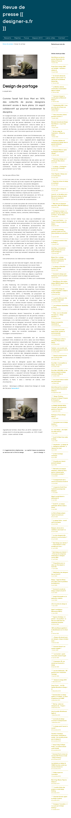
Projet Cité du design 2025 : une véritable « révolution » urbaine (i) (58, 68)
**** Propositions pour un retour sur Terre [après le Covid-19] (58, 565)
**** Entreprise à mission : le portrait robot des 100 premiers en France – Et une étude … (59, 212)
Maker (25, 441)
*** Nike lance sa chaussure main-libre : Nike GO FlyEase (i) (59, 204)
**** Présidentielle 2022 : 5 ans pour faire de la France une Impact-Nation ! (59, 107)
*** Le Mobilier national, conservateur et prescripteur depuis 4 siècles (58, 88)
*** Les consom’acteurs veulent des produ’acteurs (59, 380)
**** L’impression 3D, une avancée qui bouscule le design (58, 663)
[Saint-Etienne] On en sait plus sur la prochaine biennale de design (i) (59, 389)
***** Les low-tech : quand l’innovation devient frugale (58, 655)
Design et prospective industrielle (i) (57, 323)
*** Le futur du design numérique (57, 454)
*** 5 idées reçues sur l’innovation (57, 773)
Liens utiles (50, 38)
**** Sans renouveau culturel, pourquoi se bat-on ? (59, 115)
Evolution (8, 441)
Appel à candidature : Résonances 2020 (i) (57, 610)
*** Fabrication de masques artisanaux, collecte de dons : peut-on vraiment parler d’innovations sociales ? (59, 471)
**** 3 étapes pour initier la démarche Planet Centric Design (58, 340)
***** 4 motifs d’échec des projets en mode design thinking (58, 789)
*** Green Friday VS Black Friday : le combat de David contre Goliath (58, 746)
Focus (26, 38)
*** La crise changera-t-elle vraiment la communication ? (59, 536)
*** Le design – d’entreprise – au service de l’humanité (59, 167)
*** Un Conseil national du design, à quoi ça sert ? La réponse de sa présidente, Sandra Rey (58, 78)
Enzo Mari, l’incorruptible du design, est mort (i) (59, 364)
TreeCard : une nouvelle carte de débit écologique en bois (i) (59, 349)
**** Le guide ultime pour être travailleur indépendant (59, 299)
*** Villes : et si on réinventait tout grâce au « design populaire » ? (59, 314)
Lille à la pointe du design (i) (59, 604)
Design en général (11, 438)
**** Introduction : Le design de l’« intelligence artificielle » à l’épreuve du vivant (59, 446)
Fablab (14, 441)
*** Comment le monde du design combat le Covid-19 (58, 590)
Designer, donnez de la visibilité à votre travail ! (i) (58, 529)
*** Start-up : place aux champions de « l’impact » (58, 705)
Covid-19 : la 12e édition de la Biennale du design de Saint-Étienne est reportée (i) (59, 196)
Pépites (17, 38)
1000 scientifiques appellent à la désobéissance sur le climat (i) (59, 629)
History (20, 441)
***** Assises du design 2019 (58, 680)
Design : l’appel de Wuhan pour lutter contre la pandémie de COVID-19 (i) (59, 581)
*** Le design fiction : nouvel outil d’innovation (59, 521)
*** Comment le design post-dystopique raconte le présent (59, 274)
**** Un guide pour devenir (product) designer (58, 462)
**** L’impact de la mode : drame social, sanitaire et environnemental (58, 331)
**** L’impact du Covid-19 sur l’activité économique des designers (59, 489)
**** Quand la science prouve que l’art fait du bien (59, 356)
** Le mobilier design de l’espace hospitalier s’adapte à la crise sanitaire (59, 290)
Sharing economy (34, 441)
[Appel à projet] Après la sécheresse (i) (57, 497)
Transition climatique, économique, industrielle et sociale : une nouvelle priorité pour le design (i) (59, 736)
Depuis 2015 (37, 38)
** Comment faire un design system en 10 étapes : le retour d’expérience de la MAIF (59, 696)
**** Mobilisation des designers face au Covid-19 (59, 573)
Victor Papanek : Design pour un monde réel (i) (59, 174)
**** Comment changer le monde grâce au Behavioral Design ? (58, 98)
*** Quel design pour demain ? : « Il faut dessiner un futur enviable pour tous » (59, 544)
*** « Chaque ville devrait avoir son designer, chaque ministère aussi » (59, 639)
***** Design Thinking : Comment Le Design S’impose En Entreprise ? (59, 398)
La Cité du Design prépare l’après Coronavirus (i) (58, 514)
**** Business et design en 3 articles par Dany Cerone (58, 160)
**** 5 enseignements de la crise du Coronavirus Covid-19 (59, 480)
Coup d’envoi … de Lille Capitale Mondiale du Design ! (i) (59, 687)
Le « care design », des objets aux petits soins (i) (59, 430)
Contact (61, 38)
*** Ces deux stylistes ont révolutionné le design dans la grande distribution (59, 142)
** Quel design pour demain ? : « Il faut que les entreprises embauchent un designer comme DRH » (59, 554)
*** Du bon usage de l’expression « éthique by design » (58, 133)
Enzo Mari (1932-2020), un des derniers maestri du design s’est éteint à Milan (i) (59, 372)
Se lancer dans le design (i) (58, 189)
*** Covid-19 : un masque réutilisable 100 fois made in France (58, 505)
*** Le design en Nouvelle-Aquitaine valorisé (58, 267)
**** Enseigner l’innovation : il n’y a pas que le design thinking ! (59, 805)
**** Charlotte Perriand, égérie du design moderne (59, 797)
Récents (7, 38)
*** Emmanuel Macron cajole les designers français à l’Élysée (59, 151)
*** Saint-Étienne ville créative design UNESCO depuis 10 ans (59, 282)
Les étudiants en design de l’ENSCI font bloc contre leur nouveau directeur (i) (59, 765)
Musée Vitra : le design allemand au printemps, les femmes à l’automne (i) (58, 259)
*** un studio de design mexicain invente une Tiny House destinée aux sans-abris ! (59, 232)
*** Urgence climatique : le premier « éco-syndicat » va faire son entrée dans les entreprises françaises (58, 619)
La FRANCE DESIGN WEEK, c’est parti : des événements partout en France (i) (58, 407)
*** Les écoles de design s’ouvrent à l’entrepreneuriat (58, 719)
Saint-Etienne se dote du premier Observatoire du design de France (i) (58, 59)
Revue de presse (8, 44)
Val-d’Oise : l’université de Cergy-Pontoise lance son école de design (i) (58, 249)
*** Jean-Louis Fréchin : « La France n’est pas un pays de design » (59, 222)
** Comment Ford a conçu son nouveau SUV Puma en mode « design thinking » (59, 755)
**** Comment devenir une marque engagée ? (58, 647)
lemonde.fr (15, 388)
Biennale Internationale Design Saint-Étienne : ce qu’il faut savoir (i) (59, 123)
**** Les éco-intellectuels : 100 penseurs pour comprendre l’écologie (59, 672)
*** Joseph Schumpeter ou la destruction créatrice (59, 597)
